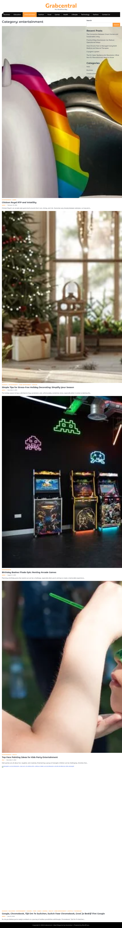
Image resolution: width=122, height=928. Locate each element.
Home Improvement (25, 384)
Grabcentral (61, 5)
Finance (89, 87)
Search (89, 20)
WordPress (85, 925)
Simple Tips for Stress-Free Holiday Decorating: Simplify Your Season (38, 387)
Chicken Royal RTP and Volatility (19, 202)
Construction (91, 73)
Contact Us (106, 14)
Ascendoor (69, 925)
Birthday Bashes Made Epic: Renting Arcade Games (29, 572)
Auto (88, 67)
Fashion (41, 14)
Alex (3, 760)
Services (34, 384)
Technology (85, 14)
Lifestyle (75, 14)
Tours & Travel (92, 126)
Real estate (90, 112)
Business (7, 14)
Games (57, 14)
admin (3, 205)
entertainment (29, 14)
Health (65, 14)
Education (17, 14)
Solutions (90, 119)
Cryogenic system (93, 52)
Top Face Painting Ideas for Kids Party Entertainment (30, 757)
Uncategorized (92, 129)
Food (49, 14)
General (45, 911)
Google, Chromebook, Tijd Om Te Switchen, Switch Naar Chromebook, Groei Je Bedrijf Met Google (53, 913)
